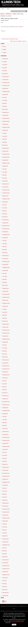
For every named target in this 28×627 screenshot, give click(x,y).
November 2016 (5, 404)
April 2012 (4, 553)
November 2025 (5, 85)
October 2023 (5, 160)
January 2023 (5, 187)
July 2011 (4, 580)
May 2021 (4, 246)
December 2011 (5, 565)
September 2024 (6, 127)
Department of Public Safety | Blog (13, 5)
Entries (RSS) (18, 606)
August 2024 (5, 130)
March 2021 (5, 252)
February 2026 (5, 76)
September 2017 (6, 374)
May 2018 (4, 351)
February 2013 (5, 538)
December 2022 (5, 189)
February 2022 (5, 219)
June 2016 (4, 419)
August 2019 (5, 306)
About (8, 8)
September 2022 (6, 198)
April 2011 (4, 586)
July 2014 (4, 488)
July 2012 (4, 547)
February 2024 (5, 148)
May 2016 (4, 422)
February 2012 (5, 559)
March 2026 (5, 73)
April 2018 (4, 354)
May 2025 (4, 103)
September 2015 (6, 446)
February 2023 (5, 184)
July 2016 (4, 416)
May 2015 (4, 458)
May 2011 (4, 583)
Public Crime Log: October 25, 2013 (10, 39)
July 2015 (4, 452)
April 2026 (4, 70)
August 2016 (5, 413)
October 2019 (5, 300)
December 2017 (5, 365)
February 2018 (5, 359)
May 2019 (4, 315)
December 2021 (5, 225)
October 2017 (5, 371)
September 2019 (6, 303)
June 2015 (4, 455)
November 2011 (5, 568)
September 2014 (6, 482)
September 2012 (6, 544)
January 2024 (5, 151)
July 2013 (4, 524)
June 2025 (4, 100)
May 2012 (4, 550)
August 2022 (5, 201)
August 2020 (5, 270)
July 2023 (4, 169)
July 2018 (4, 345)
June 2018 (4, 348)
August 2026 (5, 58)
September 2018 (6, 339)
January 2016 (5, 434)
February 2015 (5, 467)
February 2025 (5, 112)
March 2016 (5, 428)
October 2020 (5, 264)
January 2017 (5, 398)
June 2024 (4, 136)
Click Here (21, 26)
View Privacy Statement (17, 622)
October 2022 (5, 195)
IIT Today (4, 52)
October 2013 (5, 515)
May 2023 (4, 175)
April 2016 (4, 425)
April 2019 (4, 318)
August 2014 (5, 485)
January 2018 (5, 363)
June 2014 (4, 491)
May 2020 (4, 279)
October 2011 (5, 571)
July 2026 (4, 61)
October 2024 (5, 124)
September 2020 (6, 267)
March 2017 (5, 392)
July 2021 (4, 240)
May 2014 (4, 494)
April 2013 (4, 533)
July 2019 (4, 309)
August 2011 (5, 577)
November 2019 (5, 297)
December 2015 (5, 437)
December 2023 (5, 154)
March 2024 (5, 145)
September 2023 (6, 163)
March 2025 (5, 109)
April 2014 (4, 497)
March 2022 (5, 216)
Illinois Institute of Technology (12, 2)
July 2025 (4, 97)
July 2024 (4, 133)
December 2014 (5, 473)
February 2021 (5, 255)
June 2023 (4, 172)
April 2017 (4, 389)
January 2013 (5, 541)
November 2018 (5, 333)
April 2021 (4, 249)
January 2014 (5, 506)
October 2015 (5, 443)
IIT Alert (4, 46)
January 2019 (5, 327)
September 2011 (5, 574)
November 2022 (5, 193)
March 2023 (5, 181)
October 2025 (5, 88)
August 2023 (5, 166)
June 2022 (4, 207)
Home (3, 8)
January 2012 (5, 562)
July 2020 (4, 273)
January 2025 (5, 115)
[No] (26, 619)
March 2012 (5, 556)
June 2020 (4, 276)
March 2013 (5, 535)
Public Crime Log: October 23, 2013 (17, 41)
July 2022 (4, 204)
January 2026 (5, 79)
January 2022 (5, 222)
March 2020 (5, 285)
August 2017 (5, 377)
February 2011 (5, 592)
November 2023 (5, 157)
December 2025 (5, 82)
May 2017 (4, 386)
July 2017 (4, 380)
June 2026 (4, 64)
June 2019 (4, 312)
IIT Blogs (4, 49)
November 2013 (5, 512)
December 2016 (5, 401)
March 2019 (5, 321)
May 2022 (4, 210)
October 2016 (5, 407)
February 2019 (5, 324)
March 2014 (5, 500)
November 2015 (5, 440)
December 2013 (5, 509)
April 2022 (4, 213)
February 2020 (5, 288)
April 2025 (4, 106)
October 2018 (5, 336)
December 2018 (5, 330)
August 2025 (5, 94)
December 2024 (5, 118)
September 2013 (6, 518)
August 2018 (5, 342)
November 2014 (5, 476)
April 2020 (4, 282)
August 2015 (5, 449)
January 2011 (5, 595)
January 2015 (5, 470)
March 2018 (5, 357)
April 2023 (4, 178)
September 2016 (6, 410)
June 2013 (4, 527)
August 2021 (5, 237)
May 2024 (4, 139)
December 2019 (5, 294)
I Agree (14, 624)
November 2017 (5, 368)
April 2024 (4, 142)
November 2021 (5, 228)
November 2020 (5, 261)
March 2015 (5, 464)
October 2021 (5, 231)
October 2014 (5, 479)
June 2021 (4, 243)
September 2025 (6, 91)
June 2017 (4, 383)
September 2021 (6, 234)
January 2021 (5, 258)
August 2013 (5, 521)
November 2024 (5, 121)
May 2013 (4, 530)
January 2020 (5, 291)
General (8, 14)
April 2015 (4, 461)
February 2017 (5, 395)
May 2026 (4, 67)
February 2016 (5, 431)
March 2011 (4, 589)
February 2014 (5, 503)
